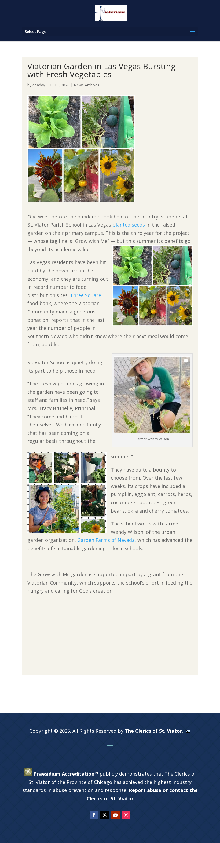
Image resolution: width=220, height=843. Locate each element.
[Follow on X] (104, 815)
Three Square (85, 295)
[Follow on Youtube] (115, 815)
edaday (38, 84)
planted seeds (128, 224)
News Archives (86, 84)
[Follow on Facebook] (94, 815)
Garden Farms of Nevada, (106, 540)
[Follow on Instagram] (126, 815)
